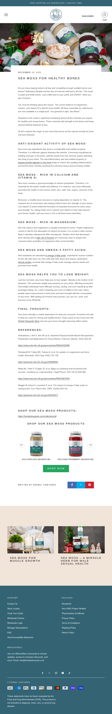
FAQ (9, 632)
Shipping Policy (69, 628)
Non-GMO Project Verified (74, 608)
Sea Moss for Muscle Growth (25, 559)
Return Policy (68, 632)
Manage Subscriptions (17, 628)
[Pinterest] (89, 485)
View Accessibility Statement (20, 637)
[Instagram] (56, 673)
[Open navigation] (6, 15)
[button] (22, 445)
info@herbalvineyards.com (32, 660)
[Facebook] (72, 485)
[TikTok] (69, 673)
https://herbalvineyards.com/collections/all (37, 416)
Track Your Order (15, 613)
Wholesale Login (15, 623)
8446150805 (88, 16)
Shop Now (56, 468)
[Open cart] (105, 15)
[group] (36, 445)
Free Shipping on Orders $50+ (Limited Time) (56, 3)
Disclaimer (66, 604)
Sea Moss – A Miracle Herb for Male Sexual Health (81, 560)
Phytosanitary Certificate (73, 613)
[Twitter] (80, 485)
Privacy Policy (68, 618)
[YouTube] (63, 673)
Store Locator (13, 608)
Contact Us (12, 604)
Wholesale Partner (15, 618)
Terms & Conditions (71, 623)
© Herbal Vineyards (18, 682)
